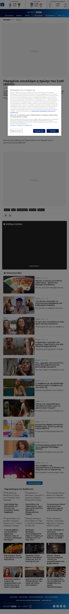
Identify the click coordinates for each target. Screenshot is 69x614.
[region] (34, 111)
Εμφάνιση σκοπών (16, 131)
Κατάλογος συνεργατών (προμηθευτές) (21, 125)
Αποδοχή (52, 131)
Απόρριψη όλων (39, 131)
